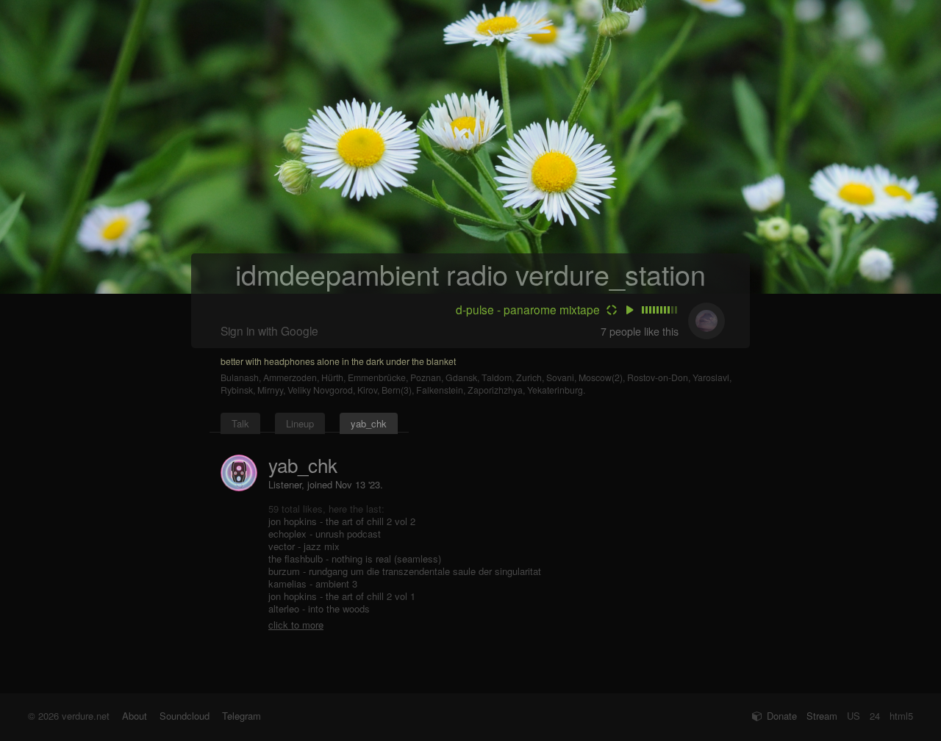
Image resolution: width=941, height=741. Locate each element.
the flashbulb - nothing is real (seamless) (354, 558)
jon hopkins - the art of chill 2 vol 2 (341, 521)
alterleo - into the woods (319, 608)
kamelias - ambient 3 (312, 583)
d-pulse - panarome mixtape (528, 309)
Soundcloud (185, 716)
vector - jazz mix (304, 546)
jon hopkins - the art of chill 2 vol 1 (341, 596)
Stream (821, 716)
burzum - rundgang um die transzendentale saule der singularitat (404, 571)
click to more (295, 625)
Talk (240, 423)
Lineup (300, 423)
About (134, 716)
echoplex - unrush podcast (324, 534)
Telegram (241, 716)
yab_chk (369, 423)
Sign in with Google (269, 330)
